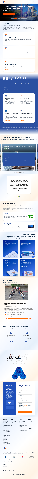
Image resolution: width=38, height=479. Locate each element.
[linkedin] (3, 471)
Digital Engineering (6, 423)
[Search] (27, 2)
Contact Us (29, 431)
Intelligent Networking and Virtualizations (6, 427)
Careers (29, 422)
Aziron (12, 427)
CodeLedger (13, 425)
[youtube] (7, 471)
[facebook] (9, 471)
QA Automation (6, 440)
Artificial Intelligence (6, 425)
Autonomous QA (22, 423)
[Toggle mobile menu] (34, 2)
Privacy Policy (25, 405)
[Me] (13, 471)
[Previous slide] (2, 10)
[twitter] (5, 471)
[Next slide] (36, 10)
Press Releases (30, 424)
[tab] (12, 18)
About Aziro (30, 421)
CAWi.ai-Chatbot (14, 421)
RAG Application (14, 424)
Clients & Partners (31, 425)
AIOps (12, 422)
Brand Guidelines (30, 429)
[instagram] (11, 471)
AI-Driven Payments (23, 430)
